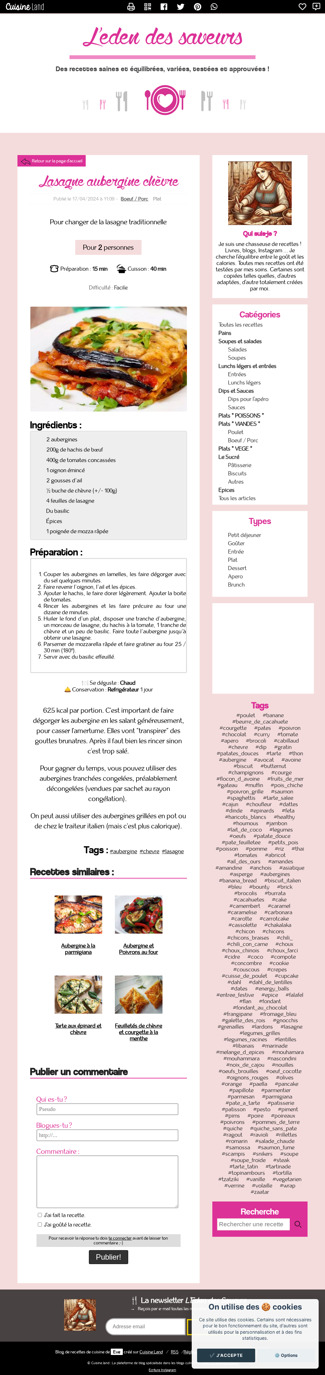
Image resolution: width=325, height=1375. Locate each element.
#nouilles (283, 1065)
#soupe (289, 1154)
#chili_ (285, 938)
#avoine (291, 760)
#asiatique (291, 868)
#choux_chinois (240, 950)
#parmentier (276, 1090)
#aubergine (123, 851)
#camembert (244, 906)
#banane (273, 715)
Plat (232, 560)
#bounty (259, 887)
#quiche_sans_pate (273, 1128)
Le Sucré (229, 457)
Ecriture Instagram (162, 1370)
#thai (298, 849)
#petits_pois (283, 842)
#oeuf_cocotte (284, 1071)
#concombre (246, 963)
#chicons (273, 931)
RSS (175, 1351)
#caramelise (242, 912)
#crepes (277, 969)
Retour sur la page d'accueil (57, 160)
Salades (237, 349)
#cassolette (243, 925)
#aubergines (275, 874)
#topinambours (246, 1173)
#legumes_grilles (260, 1033)
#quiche (232, 1128)
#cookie (279, 963)
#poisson (227, 849)
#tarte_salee (278, 798)
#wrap (287, 1185)
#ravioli (259, 1135)
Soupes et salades (240, 341)
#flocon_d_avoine (238, 779)
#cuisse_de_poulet (244, 976)
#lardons (262, 1027)
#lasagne (173, 851)
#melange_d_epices (240, 1052)
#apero (229, 741)
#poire (255, 1116)
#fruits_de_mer (285, 779)
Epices (227, 490)
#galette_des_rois (243, 1020)
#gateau (227, 785)
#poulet (245, 715)
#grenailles (231, 1027)
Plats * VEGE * (235, 449)
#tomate (287, 734)
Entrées (237, 374)
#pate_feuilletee (241, 842)
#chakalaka (277, 925)
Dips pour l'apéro (248, 399)
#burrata (275, 893)
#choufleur (259, 804)
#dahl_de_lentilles (270, 982)
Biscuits (237, 473)
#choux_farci (282, 950)
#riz (279, 849)
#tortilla (282, 1173)
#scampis (233, 1154)
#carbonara (278, 912)
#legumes (281, 830)
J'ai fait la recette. (64, 1215)
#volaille (262, 1185)
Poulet (235, 432)
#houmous (245, 823)
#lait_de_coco (244, 830)
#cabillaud (286, 741)
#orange (232, 1084)
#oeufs (237, 836)
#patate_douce (272, 836)
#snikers (263, 1154)
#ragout (232, 1135)
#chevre (149, 851)
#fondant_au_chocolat (260, 1007)
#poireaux (283, 1116)
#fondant (270, 1001)
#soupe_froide (248, 1160)
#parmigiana (277, 1096)
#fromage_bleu (278, 1014)
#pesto (261, 1109)
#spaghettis (241, 798)
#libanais (243, 1046)
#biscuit (243, 766)
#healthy (284, 817)
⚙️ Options (286, 1355)
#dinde (234, 810)
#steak (281, 1160)
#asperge (241, 874)
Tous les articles (237, 498)
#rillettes (286, 1135)
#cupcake (286, 976)
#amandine (229, 868)
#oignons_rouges (248, 1077)
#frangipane (237, 1014)
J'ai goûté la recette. (67, 1225)
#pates (262, 728)
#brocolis (245, 893)
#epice (270, 995)
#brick (284, 887)
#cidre (232, 957)
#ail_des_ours (244, 861)
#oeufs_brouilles (238, 1071)
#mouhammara (241, 1058)
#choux (284, 944)
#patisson (234, 1109)
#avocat (264, 760)
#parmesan (241, 1096)
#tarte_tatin (243, 1166)
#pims (232, 1116)
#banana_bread (238, 880)
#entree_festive (235, 995)
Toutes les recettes (241, 325)
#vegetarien (287, 1179)
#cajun (230, 804)
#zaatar (260, 1192)
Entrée (236, 551)
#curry (262, 734)
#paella (258, 1084)
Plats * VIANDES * (239, 424)
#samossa (238, 1147)
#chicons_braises (248, 938)
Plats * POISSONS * (241, 415)
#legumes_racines (245, 1039)
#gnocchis (285, 1020)
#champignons (246, 772)
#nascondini (281, 1058)
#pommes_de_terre (276, 1122)
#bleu (235, 887)
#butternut (273, 766)
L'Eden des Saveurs (162, 38)
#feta (288, 810)
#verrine (234, 1185)
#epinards (262, 810)
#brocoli (256, 741)
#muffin (254, 785)
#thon (296, 753)
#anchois (261, 868)
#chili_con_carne (247, 944)
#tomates (245, 855)
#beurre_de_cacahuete (260, 721)
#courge (281, 772)
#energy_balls (272, 988)
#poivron (290, 728)
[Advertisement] (263, 647)
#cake (279, 899)
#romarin (237, 1141)
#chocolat (234, 734)
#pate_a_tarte (243, 1103)
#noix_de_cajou (245, 1065)
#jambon (276, 823)
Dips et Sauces (236, 391)
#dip (261, 747)
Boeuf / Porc (134, 199)
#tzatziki (228, 1179)
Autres (236, 482)
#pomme (256, 849)
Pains (225, 333)
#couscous (246, 969)
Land (151, 1351)
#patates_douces (238, 753)
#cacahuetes (249, 899)
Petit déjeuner (244, 535)
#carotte (241, 919)
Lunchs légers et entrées (247, 366)
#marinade (275, 1046)
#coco (255, 957)
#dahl (234, 982)
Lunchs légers (244, 382)
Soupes (237, 358)
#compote (283, 957)
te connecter (120, 1238)
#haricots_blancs (245, 817)
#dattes (288, 804)
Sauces (236, 407)
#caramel (279, 906)
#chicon (245, 931)
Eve (116, 1351)
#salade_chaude (275, 1141)
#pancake (286, 1084)
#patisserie (281, 1103)
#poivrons (232, 1122)
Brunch (236, 585)
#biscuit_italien (282, 880)
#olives (285, 1077)
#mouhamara (288, 1052)
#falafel (294, 995)
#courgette (233, 728)
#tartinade (278, 1166)
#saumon (282, 791)
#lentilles (285, 1039)
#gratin (283, 747)
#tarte (273, 753)
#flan (245, 1001)
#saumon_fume (276, 1147)
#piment (288, 1109)
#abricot (275, 855)
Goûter (236, 543)
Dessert (237, 568)
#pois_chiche (287, 785)
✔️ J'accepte (226, 1355)
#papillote (241, 1090)
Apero (235, 576)
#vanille (255, 1179)
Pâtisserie (239, 465)
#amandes (280, 861)
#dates (239, 988)
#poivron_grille (245, 791)
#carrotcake (274, 919)
